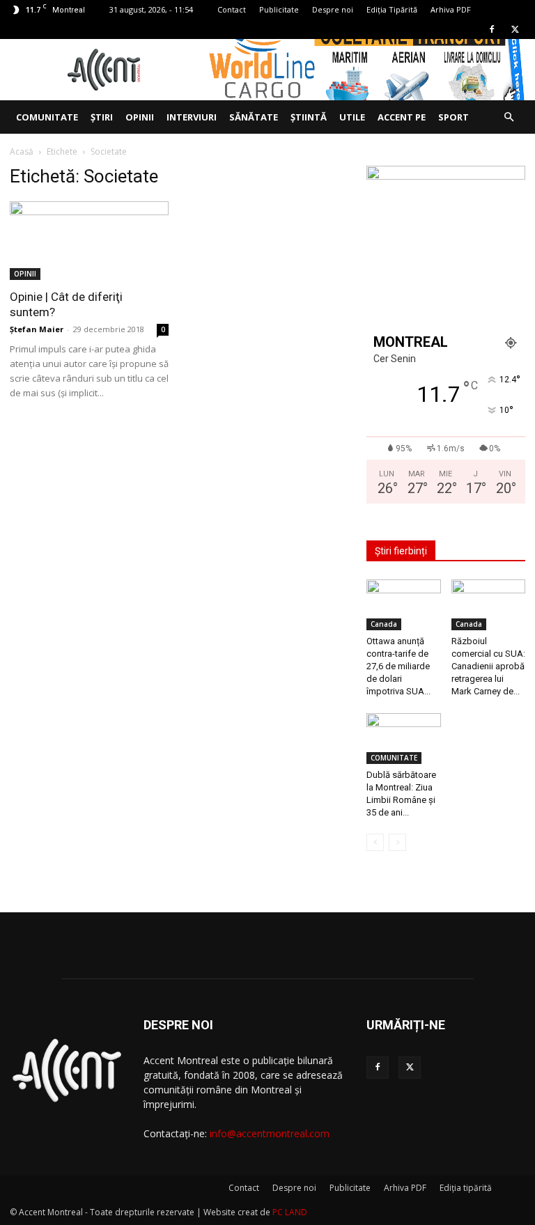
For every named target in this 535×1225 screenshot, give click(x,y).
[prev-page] (375, 842)
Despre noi (332, 9)
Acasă (21, 151)
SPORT (453, 117)
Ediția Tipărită (391, 9)
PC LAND (289, 1212)
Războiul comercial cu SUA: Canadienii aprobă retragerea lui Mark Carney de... (488, 666)
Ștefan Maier (36, 329)
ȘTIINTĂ (308, 117)
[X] (514, 29)
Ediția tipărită (466, 1188)
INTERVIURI (191, 117)
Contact (231, 9)
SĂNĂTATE (253, 117)
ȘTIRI (102, 117)
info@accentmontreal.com (269, 1133)
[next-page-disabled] (397, 842)
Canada (384, 624)
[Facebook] (491, 29)
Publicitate (279, 9)
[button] (508, 117)
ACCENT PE (402, 117)
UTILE (352, 117)
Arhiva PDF (451, 9)
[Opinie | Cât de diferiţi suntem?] (89, 240)
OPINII (139, 117)
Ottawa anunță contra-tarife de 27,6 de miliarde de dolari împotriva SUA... (398, 666)
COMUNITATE (47, 117)
